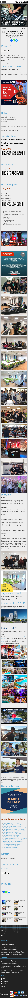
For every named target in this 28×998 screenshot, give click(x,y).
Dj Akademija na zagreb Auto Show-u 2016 (12, 833)
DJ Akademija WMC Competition (7, 944)
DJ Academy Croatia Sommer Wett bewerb (10, 969)
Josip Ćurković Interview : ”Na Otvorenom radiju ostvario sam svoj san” (13, 967)
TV (1, 932)
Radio (2, 930)
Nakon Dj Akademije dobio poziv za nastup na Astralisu (15, 827)
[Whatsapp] (14, 40)
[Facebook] (11, 40)
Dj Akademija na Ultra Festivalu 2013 (11, 835)
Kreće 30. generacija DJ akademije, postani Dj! (10, 942)
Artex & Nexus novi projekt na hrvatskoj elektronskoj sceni (13, 947)
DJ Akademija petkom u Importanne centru (10, 972)
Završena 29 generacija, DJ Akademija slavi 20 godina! (19, 920)
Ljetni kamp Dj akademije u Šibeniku (11, 845)
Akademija (3, 933)
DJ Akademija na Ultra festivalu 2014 (11, 836)
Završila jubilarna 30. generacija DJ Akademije (19, 902)
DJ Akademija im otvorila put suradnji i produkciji (13, 839)
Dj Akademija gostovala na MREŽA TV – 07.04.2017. (14, 829)
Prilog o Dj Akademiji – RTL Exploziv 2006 (12, 826)
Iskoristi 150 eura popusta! (19, 914)
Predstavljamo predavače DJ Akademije (9, 949)
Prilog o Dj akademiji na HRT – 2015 (11, 823)
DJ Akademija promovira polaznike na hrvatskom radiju (15, 838)
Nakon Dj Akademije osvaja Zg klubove (11, 844)
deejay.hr (4, 983)
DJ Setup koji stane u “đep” (7, 920)
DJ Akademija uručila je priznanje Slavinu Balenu (19, 908)
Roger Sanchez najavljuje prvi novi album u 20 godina (7, 902)
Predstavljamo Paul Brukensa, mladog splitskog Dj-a (12, 951)
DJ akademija (5, 981)
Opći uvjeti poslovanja (4, 993)
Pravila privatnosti (4, 994)
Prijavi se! (6, 46)
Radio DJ (4, 978)
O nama (2, 929)
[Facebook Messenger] (16, 40)
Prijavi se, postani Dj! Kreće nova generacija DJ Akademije (13, 952)
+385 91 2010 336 (10, 864)
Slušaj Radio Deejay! (11, 786)
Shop (2, 935)
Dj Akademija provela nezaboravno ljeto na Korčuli (13, 830)
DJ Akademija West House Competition (9, 946)
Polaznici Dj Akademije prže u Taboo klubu (12, 832)
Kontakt (2, 937)
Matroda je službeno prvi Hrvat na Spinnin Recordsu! (12, 954)
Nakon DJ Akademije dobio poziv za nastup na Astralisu (12, 970)
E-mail (4, 868)
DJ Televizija (4, 979)
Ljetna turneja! (8, 628)
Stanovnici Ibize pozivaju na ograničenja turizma (7, 908)
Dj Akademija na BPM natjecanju (10, 847)
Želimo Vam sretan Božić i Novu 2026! (7, 914)
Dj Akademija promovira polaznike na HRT (12, 824)
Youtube (3, 986)
